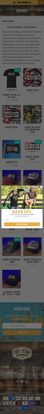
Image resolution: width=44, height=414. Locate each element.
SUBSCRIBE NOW (22, 224)
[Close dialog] (41, 187)
